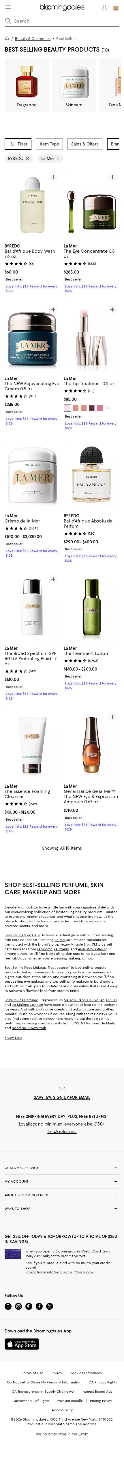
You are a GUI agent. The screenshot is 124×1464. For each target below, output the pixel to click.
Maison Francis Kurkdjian (84, 1000)
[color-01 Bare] (67, 408)
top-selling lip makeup (70, 981)
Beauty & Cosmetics (32, 39)
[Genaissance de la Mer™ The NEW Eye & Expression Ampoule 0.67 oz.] (91, 745)
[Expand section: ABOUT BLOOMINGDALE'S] (62, 1195)
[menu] (8, 6)
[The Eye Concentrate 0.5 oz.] (91, 205)
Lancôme (44, 949)
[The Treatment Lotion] (91, 607)
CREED (111, 1000)
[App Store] (22, 1344)
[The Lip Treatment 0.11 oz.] (91, 337)
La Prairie (61, 949)
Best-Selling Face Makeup (25, 968)
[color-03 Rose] (84, 408)
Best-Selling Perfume (21, 1000)
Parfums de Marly (100, 1023)
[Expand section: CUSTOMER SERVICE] (62, 1168)
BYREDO (78, 1023)
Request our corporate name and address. (62, 1424)
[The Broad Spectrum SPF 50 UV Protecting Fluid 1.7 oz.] (32, 607)
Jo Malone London (27, 1005)
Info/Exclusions (62, 1131)
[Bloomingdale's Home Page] (62, 7)
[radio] (67, 408)
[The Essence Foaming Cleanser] (32, 745)
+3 (107, 408)
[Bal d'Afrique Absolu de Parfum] (91, 475)
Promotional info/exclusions (49, 1272)
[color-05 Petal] (100, 408)
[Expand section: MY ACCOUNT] (62, 1181)
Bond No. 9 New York (29, 1028)
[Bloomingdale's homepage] (8, 39)
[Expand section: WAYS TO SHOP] (62, 1208)
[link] (32, 267)
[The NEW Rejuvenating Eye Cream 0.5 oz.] (32, 337)
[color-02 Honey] (75, 408)
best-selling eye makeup (24, 981)
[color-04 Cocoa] (92, 408)
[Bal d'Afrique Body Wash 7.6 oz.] (32, 205)
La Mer (60, 940)
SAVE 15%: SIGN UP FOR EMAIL (62, 1097)
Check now (84, 1272)
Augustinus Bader (92, 949)
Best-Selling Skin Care (22, 935)
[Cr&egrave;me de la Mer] (32, 475)
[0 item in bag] (115, 7)
